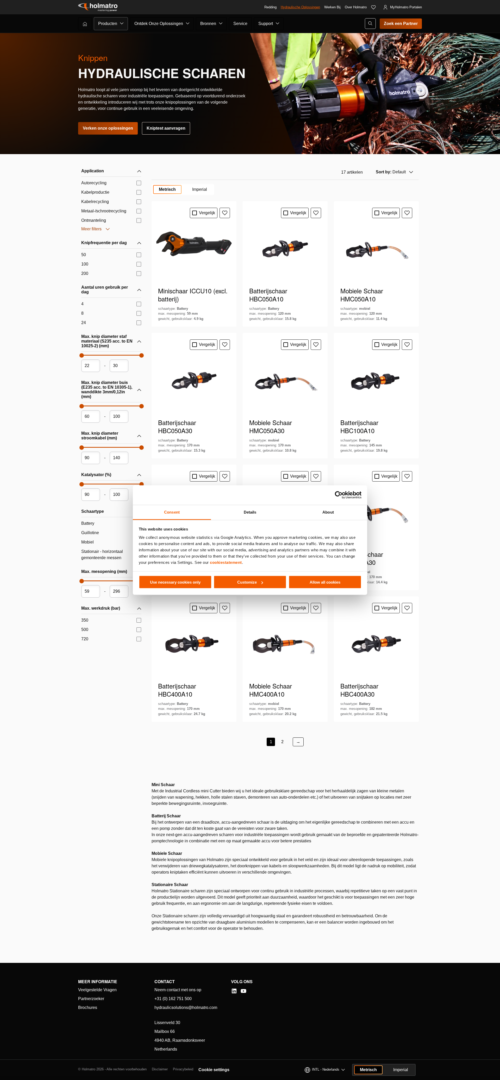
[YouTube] (243, 991)
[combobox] (394, 172)
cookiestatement (226, 562)
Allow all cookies (325, 582)
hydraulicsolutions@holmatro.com (185, 1007)
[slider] (81, 357)
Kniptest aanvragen (166, 128)
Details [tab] (250, 512)
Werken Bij (332, 7)
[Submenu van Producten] (122, 23)
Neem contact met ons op (177, 990)
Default (391, 172)
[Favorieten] (373, 7)
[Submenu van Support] (277, 23)
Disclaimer (160, 1069)
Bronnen (208, 23)
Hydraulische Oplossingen (300, 7)
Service (240, 23)
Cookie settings (213, 1070)
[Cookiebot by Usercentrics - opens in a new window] (338, 495)
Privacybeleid (183, 1069)
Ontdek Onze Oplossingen (158, 23)
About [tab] (328, 512)
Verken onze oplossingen (108, 128)
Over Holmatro (356, 7)
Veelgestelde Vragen (97, 990)
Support (265, 23)
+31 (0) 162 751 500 (173, 998)
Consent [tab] (172, 512)
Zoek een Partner (401, 23)
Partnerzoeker (91, 998)
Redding (270, 7)
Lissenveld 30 (167, 1022)
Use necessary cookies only (175, 582)
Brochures (87, 1007)
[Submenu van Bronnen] (221, 23)
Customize (247, 582)
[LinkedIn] (234, 991)
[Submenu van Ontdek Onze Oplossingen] (187, 23)
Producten (107, 23)
